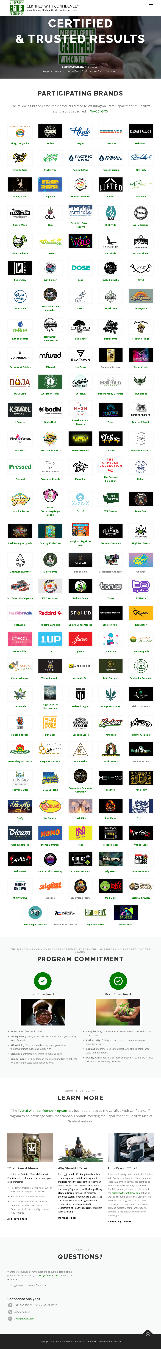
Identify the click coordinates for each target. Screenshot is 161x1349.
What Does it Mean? (22, 1168)
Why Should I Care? (72, 1168)
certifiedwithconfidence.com (126, 1192)
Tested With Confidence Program (42, 1110)
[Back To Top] (147, 1334)
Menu (151, 5)
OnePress (91, 1341)
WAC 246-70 (99, 111)
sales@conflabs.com (47, 1275)
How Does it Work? (122, 1168)
